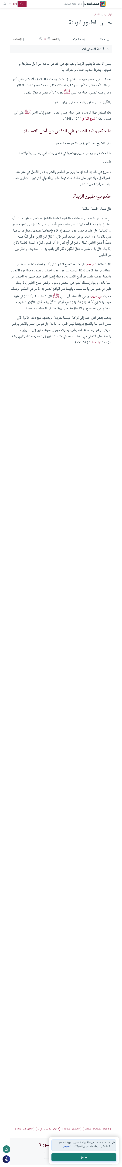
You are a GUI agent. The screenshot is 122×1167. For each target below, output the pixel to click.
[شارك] (6, 1149)
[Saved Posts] (4, 4)
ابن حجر (90, 264)
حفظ (102, 39)
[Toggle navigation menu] (109, 4)
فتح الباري (88, 119)
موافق (84, 1157)
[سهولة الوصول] (9, 4)
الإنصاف (96, 342)
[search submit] (22, 4)
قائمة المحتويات (93, 49)
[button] (49, 39)
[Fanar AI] (6, 1159)
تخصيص (67, 1146)
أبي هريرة (96, 296)
